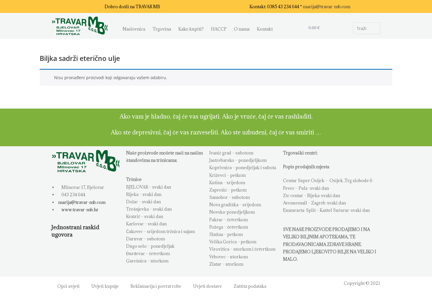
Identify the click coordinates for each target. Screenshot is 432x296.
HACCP (219, 29)
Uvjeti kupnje (105, 286)
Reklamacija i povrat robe (155, 286)
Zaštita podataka (250, 286)
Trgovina (162, 29)
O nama (242, 29)
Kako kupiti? (191, 29)
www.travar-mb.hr (79, 209)
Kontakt (265, 29)
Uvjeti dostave (207, 286)
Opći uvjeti (68, 286)
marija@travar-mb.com (326, 6)
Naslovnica (134, 29)
